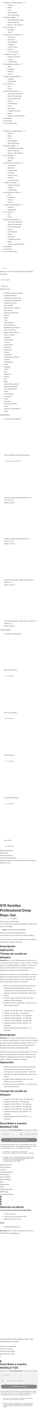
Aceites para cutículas (11, 357)
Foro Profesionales (10, 123)
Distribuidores (5, 1174)
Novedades (8, 118)
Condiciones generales (8, 1346)
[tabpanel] (13, 320)
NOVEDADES (4, 415)
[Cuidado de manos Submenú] (18, 54)
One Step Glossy (13, 15)
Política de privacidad (7, 1351)
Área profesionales (6, 850)
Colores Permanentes (15, 94)
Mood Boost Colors (10, 670)
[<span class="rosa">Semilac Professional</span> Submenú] (20, 91)
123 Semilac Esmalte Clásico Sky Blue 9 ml (18, 580)
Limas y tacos (8, 345)
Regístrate (4, 286)
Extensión (11, 39)
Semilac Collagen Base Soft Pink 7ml (16, 539)
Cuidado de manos (10, 54)
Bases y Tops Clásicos (15, 25)
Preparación (12, 81)
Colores (10, 5)
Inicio (2, 858)
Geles (10, 32)
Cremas (10, 59)
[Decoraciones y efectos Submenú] (22, 64)
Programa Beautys (6, 1172)
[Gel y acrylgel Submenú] (15, 27)
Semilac (7, 858)
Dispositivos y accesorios (12, 35)
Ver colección (9, 676)
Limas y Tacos (12, 47)
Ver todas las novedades (12, 419)
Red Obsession (9, 755)
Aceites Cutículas (14, 57)
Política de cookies (6, 1349)
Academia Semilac (6, 1189)
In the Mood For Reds (11, 798)
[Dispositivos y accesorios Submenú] (23, 34)
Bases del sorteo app (7, 1354)
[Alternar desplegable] (10, 289)
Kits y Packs (8, 84)
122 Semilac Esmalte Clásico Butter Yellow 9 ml (20, 621)
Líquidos (11, 79)
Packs (10, 89)
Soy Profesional (5, 1177)
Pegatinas (11, 69)
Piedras (10, 71)
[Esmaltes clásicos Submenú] (18, 17)
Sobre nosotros (5, 1167)
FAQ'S (2, 1187)
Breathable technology (15, 20)
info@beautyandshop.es (12, 1227)
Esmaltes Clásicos (10, 295)
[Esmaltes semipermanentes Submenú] (24, 2)
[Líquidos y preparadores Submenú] (22, 76)
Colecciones (8, 121)
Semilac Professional (11, 313)
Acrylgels (11, 30)
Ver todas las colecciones (12, 634)
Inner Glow (7, 840)
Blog (1, 1182)
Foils (9, 66)
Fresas (10, 101)
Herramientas (12, 42)
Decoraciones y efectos (12, 64)
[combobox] (22, 1134)
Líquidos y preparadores (12, 76)
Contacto (3, 1170)
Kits (9, 86)
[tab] (13, 293)
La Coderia (15, 1341)
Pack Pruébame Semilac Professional (17, 455)
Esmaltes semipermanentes (13, 3)
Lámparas (11, 44)
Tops (9, 10)
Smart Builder (12, 12)
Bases (10, 7)
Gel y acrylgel (8, 27)
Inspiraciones (4, 1184)
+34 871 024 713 (10, 1214)
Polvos (10, 74)
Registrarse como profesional (14, 930)
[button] (9, 503)
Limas (10, 106)
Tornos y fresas (13, 52)
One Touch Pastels (10, 713)
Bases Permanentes (15, 96)
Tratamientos (12, 62)
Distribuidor (4, 853)
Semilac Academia (6, 855)
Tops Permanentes (14, 99)
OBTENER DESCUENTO (19, 1140)
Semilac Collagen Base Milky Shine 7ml (17, 498)
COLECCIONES (5, 630)
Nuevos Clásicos (13, 22)
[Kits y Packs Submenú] (14, 84)
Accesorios (11, 37)
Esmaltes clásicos (10, 17)
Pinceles (11, 49)
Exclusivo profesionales (13, 461)
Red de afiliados (5, 1179)
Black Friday (4, 1192)
